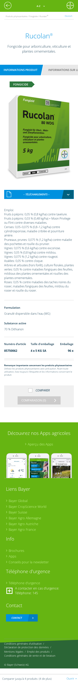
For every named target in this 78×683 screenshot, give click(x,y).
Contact (16, 618)
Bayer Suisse (18, 512)
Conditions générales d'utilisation (23, 643)
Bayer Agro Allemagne (25, 518)
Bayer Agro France (22, 529)
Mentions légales (13, 651)
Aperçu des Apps (40, 444)
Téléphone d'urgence (24, 583)
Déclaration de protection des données (26, 647)
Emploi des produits (38, 651)
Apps (12, 556)
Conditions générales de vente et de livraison (29, 655)
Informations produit (20, 70)
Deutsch (68, 16)
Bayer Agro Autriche (23, 524)
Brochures (16, 550)
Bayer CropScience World (27, 506)
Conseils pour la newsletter (29, 562)
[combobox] (39, 194)
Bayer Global (18, 501)
